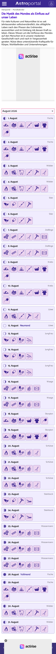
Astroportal (5, 9)
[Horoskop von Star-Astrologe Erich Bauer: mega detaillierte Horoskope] (28, 3)
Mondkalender (18, 9)
